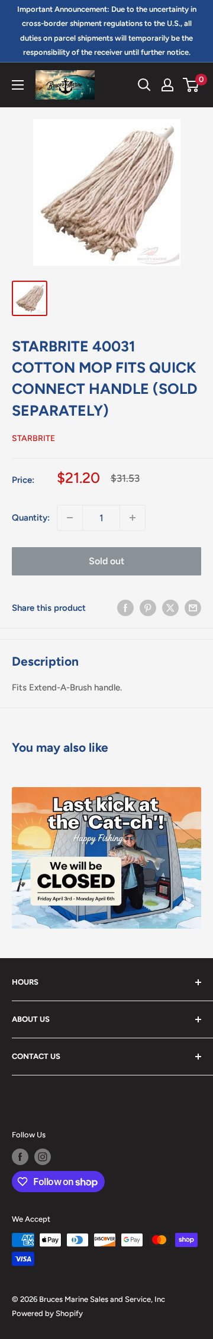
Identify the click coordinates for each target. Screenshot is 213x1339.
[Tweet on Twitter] (170, 607)
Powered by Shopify (47, 1313)
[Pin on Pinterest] (148, 607)
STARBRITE (33, 438)
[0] (191, 85)
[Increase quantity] (132, 517)
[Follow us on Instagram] (42, 1157)
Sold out (106, 561)
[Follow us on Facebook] (20, 1157)
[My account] (167, 84)
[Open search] (144, 84)
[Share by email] (193, 607)
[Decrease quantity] (69, 517)
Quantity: (31, 517)
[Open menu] (18, 85)
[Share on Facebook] (125, 607)
